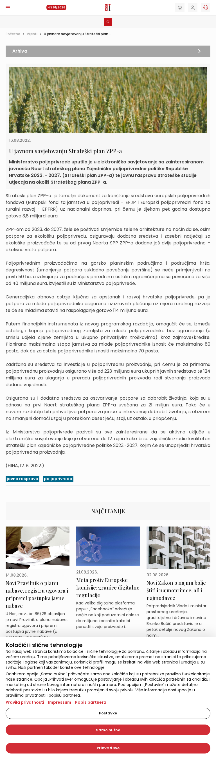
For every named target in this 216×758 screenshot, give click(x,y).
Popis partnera (90, 702)
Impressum (59, 702)
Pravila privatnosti (25, 702)
